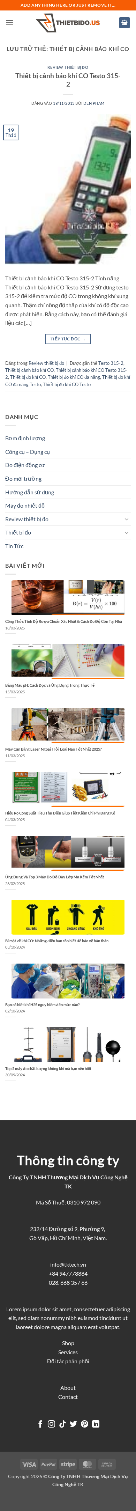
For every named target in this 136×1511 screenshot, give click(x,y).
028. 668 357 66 (68, 1282)
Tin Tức (14, 546)
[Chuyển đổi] (126, 519)
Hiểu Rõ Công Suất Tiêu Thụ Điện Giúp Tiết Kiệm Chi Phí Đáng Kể (60, 813)
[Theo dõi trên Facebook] (40, 1425)
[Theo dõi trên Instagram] (51, 1425)
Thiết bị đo (18, 532)
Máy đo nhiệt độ (25, 505)
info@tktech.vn (68, 1264)
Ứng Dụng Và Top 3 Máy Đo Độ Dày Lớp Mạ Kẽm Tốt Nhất (54, 877)
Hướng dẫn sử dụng (29, 492)
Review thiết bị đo (67, 67)
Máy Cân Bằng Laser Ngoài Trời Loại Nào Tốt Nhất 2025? (53, 749)
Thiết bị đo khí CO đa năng (74, 377)
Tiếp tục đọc (68, 338)
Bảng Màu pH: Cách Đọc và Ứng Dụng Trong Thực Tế (50, 685)
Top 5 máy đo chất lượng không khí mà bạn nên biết (48, 1068)
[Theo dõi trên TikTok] (62, 1425)
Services (68, 1352)
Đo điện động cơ (25, 465)
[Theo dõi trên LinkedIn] (95, 1425)
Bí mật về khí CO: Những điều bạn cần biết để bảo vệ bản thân (56, 940)
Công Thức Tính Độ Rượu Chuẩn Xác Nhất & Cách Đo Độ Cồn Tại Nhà (63, 621)
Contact (68, 1396)
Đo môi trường (23, 478)
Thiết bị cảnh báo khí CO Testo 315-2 (68, 80)
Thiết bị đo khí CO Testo (67, 384)
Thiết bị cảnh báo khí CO (29, 370)
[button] (9, 22)
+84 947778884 (68, 1273)
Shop (68, 1343)
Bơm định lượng (25, 438)
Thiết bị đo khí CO (28, 377)
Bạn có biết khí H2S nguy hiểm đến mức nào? (42, 1004)
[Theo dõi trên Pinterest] (84, 1425)
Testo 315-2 (110, 363)
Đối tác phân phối (68, 1361)
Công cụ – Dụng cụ (27, 451)
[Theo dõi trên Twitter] (73, 1425)
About (68, 1387)
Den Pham (93, 103)
